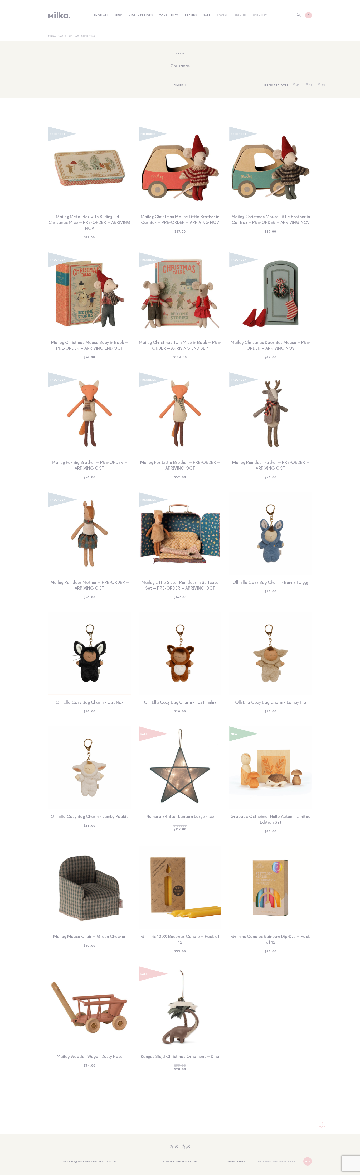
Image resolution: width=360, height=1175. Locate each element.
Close (180, 625)
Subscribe (180, 599)
